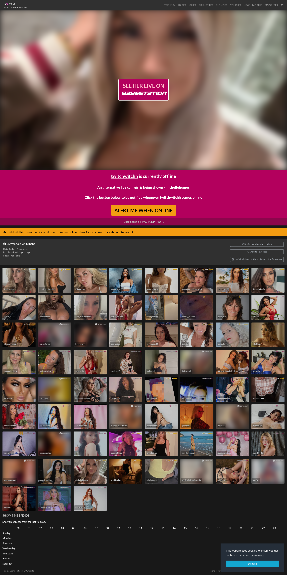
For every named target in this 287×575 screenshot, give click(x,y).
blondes (221, 5)
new (246, 5)
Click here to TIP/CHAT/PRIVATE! (144, 221)
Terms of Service (216, 571)
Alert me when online (143, 210)
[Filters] (281, 5)
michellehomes (178, 187)
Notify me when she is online (258, 244)
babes (182, 5)
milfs (192, 5)
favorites (271, 5)
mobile (257, 5)
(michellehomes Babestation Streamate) (109, 231)
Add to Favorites (258, 251)
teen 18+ (170, 5)
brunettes (206, 5)
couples (235, 5)
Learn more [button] (257, 555)
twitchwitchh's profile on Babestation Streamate (258, 259)
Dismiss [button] (252, 563)
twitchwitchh (124, 176)
